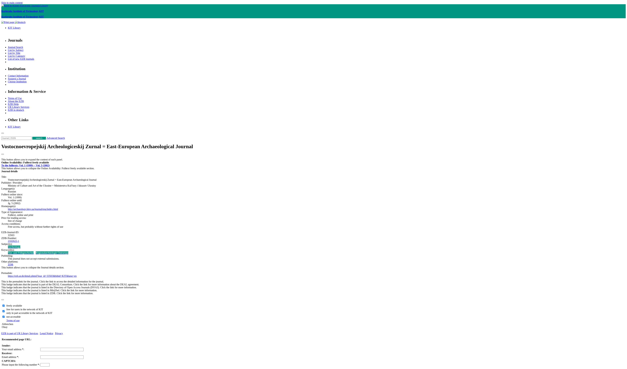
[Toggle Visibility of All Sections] (2, 154)
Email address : (10, 357)
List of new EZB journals (21, 59)
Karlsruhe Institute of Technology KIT (22, 11)
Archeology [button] (14, 247)
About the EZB (16, 101)
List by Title (14, 53)
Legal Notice (46, 333)
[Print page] (8, 22)
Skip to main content (12, 2)
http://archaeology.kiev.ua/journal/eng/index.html (33, 209)
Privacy (59, 333)
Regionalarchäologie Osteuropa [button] (52, 252)
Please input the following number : (21, 364)
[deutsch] (20, 22)
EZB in (16, 110)
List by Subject (15, 50)
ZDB (10, 264)
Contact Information (18, 75)
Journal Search (15, 47)
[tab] (313, 162)
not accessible (13, 316)
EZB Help (13, 104)
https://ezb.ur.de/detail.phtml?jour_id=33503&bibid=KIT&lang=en (42, 276)
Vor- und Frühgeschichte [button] (20, 252)
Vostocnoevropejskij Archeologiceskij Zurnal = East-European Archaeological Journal (97, 146)
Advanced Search (56, 138)
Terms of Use (15, 98)
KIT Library (14, 27)
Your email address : (13, 349)
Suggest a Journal (17, 78)
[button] (25, 162)
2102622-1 (13, 241)
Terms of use (13, 320)
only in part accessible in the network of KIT (29, 313)
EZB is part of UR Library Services (19, 333)
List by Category (16, 56)
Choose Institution (17, 81)
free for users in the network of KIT (24, 309)
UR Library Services (18, 107)
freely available (14, 305)
